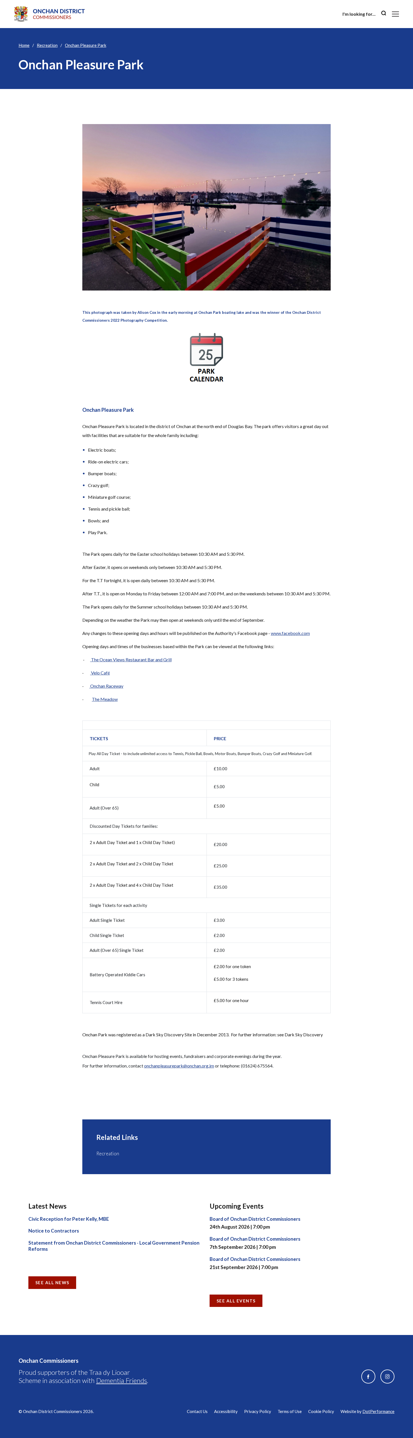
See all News (52, 1282)
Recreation (47, 45)
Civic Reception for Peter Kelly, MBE (68, 1219)
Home (24, 45)
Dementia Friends (121, 1380)
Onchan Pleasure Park (85, 45)
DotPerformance (378, 1411)
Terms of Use (290, 1411)
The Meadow (105, 699)
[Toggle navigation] (395, 14)
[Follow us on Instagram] (387, 1377)
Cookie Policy (321, 1411)
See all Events (236, 1300)
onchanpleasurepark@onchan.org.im (179, 1065)
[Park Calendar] (206, 358)
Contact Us (197, 1411)
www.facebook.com (290, 633)
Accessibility (226, 1411)
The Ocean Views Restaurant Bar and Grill (131, 659)
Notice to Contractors (53, 1231)
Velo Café (100, 672)
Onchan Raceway (106, 686)
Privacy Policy (257, 1411)
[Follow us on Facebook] (368, 1377)
